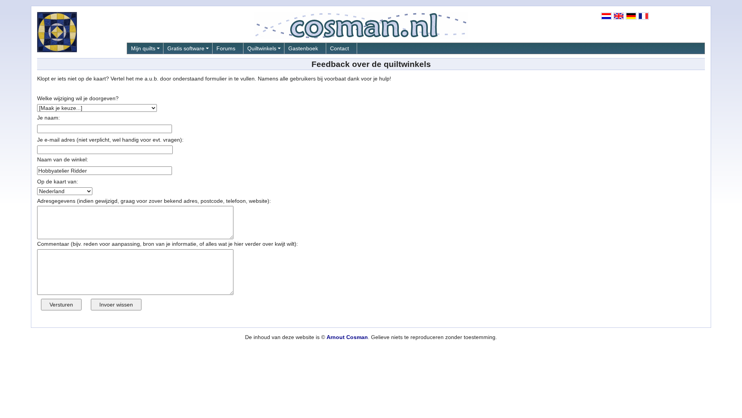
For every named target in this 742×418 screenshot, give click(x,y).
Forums (225, 48)
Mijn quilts (143, 48)
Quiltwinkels (261, 48)
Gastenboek (303, 48)
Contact (339, 48)
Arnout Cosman (347, 337)
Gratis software (185, 48)
